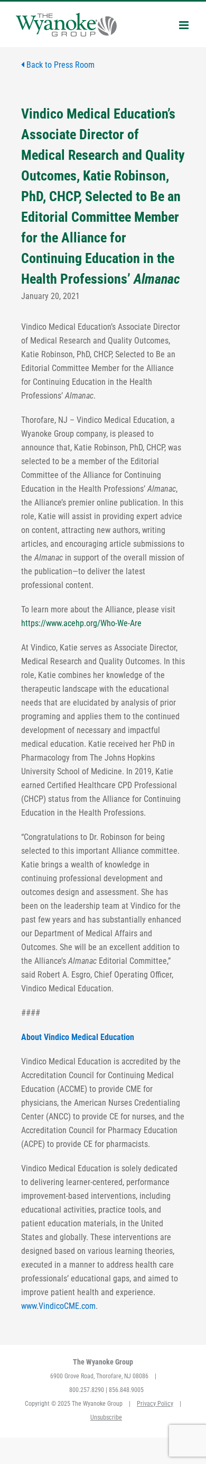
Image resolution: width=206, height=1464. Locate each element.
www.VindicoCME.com (58, 1306)
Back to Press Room (59, 65)
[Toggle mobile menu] (184, 25)
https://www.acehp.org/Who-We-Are (81, 623)
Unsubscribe (106, 1417)
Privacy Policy (155, 1403)
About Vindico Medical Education (77, 1037)
